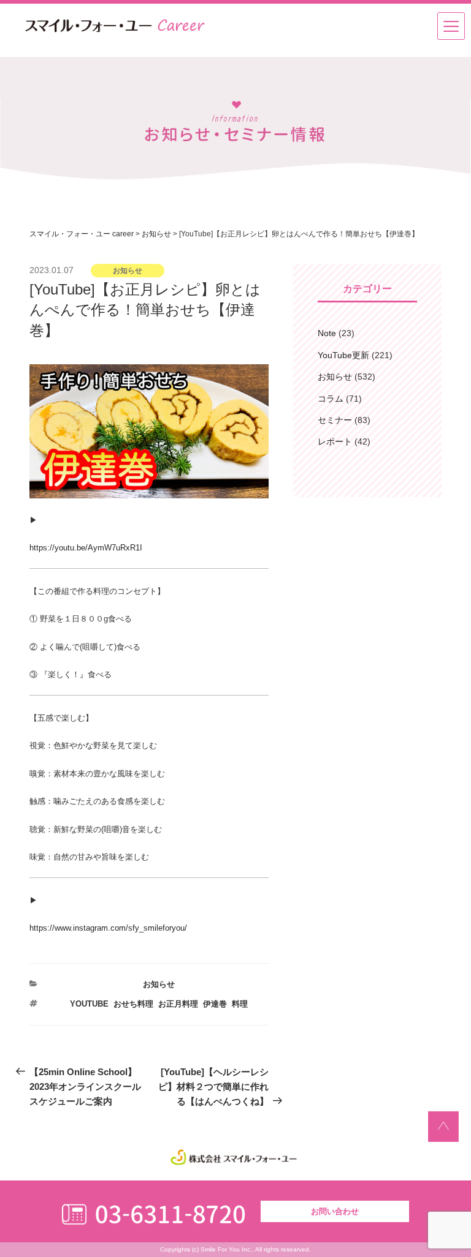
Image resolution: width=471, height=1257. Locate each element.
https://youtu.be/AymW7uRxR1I (85, 547)
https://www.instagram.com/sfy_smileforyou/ (108, 927)
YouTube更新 (343, 355)
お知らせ (159, 984)
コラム (330, 398)
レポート (335, 441)
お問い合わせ (335, 1211)
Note (327, 333)
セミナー (335, 420)
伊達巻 (215, 1003)
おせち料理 (133, 1003)
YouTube (89, 1003)
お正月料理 (178, 1003)
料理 (240, 1003)
